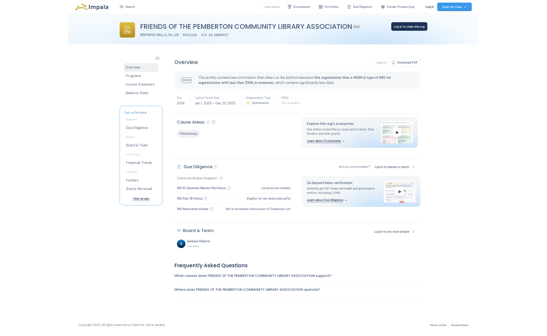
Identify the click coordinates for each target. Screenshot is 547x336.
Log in (429, 7)
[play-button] (397, 132)
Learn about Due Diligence (325, 200)
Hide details (141, 198)
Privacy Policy (459, 325)
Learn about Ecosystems (324, 141)
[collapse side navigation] (157, 58)
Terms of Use (438, 325)
